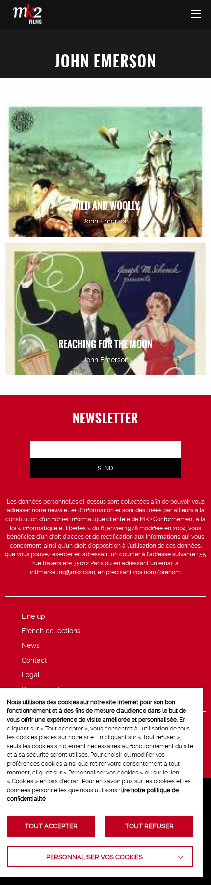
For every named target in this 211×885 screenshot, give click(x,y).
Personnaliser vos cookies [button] (94, 857)
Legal (31, 675)
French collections (51, 631)
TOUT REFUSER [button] (149, 826)
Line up (33, 616)
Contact (34, 660)
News (31, 645)
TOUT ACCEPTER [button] (51, 826)
